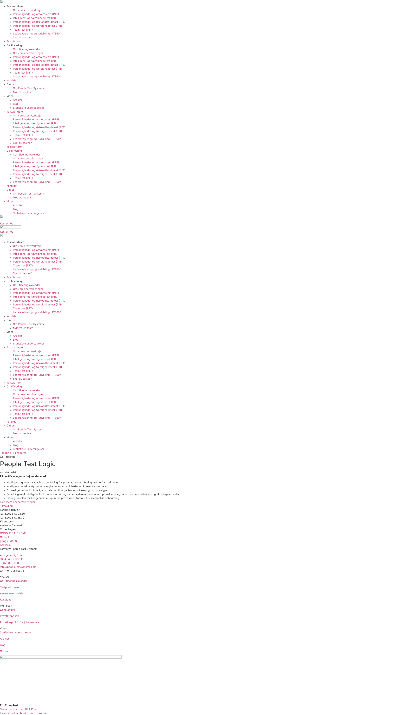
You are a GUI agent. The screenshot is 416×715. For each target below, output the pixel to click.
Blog (16, 103)
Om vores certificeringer (28, 53)
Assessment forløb (11, 593)
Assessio (5, 544)
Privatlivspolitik (9, 616)
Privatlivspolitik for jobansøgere (19, 622)
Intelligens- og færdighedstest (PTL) (35, 18)
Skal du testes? (22, 37)
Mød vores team (23, 92)
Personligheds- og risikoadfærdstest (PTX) (39, 21)
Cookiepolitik (8, 609)
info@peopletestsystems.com (18, 566)
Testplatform (14, 41)
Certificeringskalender (26, 49)
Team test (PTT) (23, 29)
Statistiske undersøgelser (28, 107)
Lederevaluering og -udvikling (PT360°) (37, 33)
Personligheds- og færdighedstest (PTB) (38, 25)
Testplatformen (9, 587)
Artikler (17, 99)
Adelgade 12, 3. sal (11, 555)
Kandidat (11, 80)
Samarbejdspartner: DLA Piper (19, 709)
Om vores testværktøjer (27, 10)
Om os (4, 651)
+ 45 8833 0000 (10, 563)
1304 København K (11, 559)
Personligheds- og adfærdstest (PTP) (36, 14)
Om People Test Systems (28, 88)
